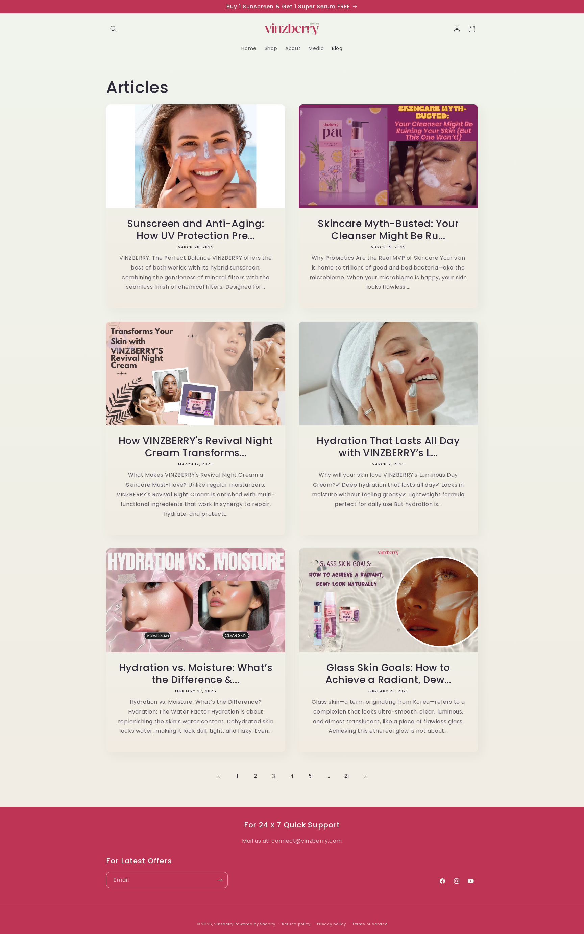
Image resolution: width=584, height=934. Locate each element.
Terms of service (369, 924)
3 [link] (273, 776)
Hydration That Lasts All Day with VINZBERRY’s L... (388, 447)
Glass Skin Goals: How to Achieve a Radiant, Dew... (388, 673)
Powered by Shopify (255, 924)
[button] (113, 29)
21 (346, 776)
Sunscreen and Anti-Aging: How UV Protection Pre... (196, 229)
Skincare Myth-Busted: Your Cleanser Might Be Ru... (388, 229)
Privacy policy (331, 924)
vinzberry (223, 924)
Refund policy (296, 924)
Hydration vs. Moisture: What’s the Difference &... (196, 673)
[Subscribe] (220, 880)
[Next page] (365, 776)
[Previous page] (219, 776)
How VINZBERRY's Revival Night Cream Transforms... (196, 447)
